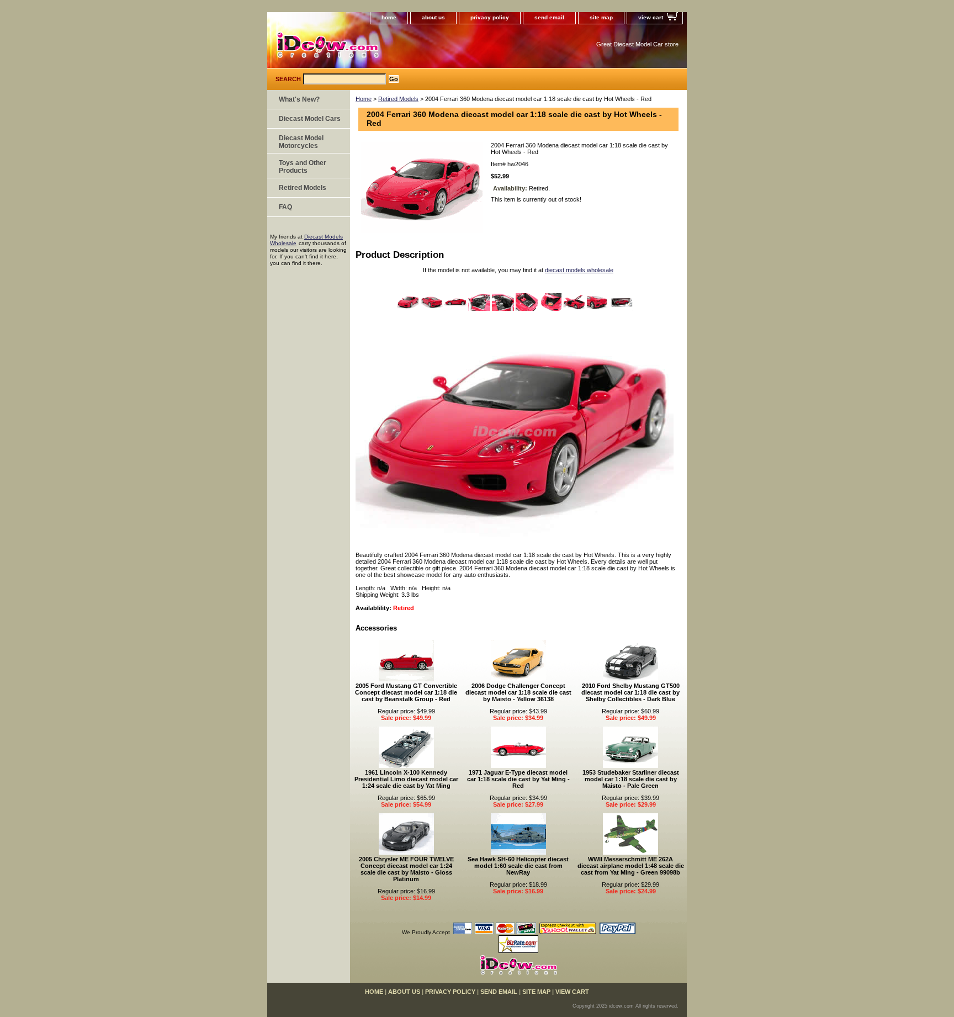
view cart (650, 17)
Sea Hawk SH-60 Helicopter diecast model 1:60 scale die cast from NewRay (518, 866)
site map (601, 17)
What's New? (299, 99)
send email (549, 17)
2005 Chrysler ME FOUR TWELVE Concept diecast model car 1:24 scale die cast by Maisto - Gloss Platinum (406, 869)
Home (364, 99)
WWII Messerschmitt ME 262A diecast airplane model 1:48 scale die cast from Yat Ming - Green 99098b (630, 866)
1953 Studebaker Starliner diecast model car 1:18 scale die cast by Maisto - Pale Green (630, 779)
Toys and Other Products (302, 166)
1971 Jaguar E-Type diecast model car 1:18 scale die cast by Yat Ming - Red (518, 779)
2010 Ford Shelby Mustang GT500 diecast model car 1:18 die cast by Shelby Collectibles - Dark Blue (630, 692)
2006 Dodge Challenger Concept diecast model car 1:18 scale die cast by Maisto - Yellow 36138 (518, 692)
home (388, 17)
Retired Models (398, 99)
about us (433, 17)
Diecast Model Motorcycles (301, 142)
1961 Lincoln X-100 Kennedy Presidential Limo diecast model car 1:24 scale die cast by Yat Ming (406, 779)
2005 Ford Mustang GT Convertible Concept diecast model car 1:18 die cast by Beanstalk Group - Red (406, 692)
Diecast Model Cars (310, 119)
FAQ (285, 207)
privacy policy (489, 17)
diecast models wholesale (579, 270)
